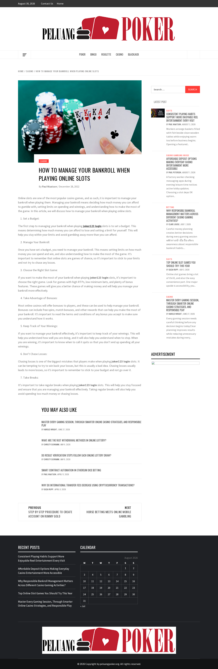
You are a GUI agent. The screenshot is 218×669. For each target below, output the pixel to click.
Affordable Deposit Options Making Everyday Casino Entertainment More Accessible (181, 164)
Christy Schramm (52, 444)
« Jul (82, 606)
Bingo (93, 54)
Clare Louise (174, 224)
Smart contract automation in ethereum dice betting (71, 470)
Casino (119, 54)
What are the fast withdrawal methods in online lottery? (73, 440)
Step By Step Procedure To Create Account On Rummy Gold (50, 512)
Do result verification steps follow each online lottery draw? (76, 455)
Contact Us (47, 3)
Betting (170, 207)
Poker (82, 54)
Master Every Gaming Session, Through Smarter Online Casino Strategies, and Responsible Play (91, 423)
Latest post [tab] (160, 102)
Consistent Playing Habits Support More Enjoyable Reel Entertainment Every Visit (182, 117)
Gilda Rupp (49, 489)
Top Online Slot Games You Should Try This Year (180, 264)
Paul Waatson (49, 186)
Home (60, 3)
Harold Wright (50, 429)
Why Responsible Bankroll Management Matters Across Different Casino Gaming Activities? (182, 215)
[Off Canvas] (24, 54)
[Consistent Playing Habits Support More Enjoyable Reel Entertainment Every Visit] (158, 112)
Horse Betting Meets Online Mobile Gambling (108, 512)
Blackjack (133, 54)
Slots (169, 111)
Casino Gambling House (177, 155)
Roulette (106, 54)
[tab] (152, 100)
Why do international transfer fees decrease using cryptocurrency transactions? (88, 485)
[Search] (194, 55)
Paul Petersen (175, 172)
